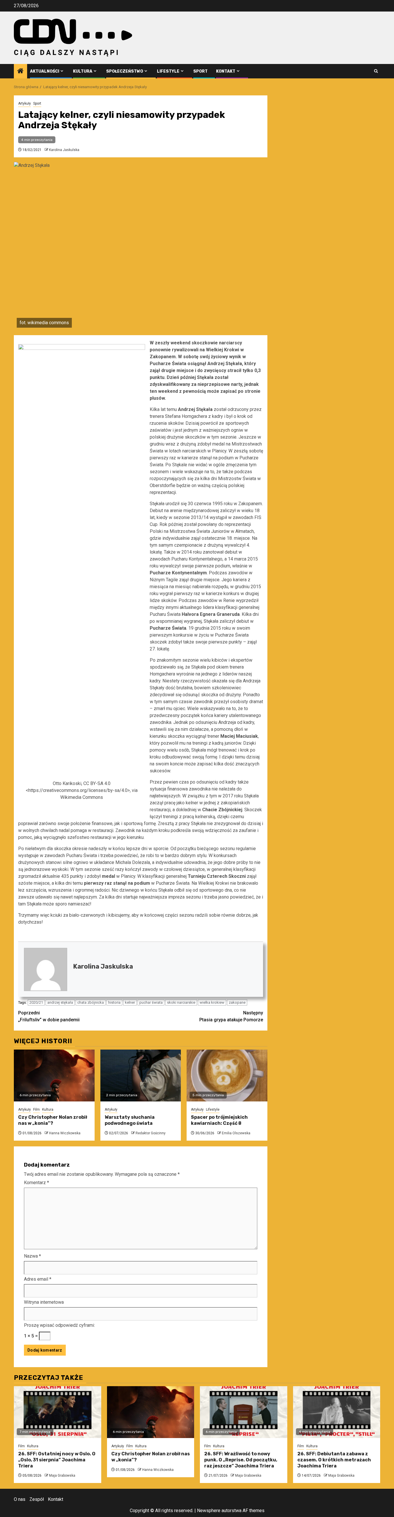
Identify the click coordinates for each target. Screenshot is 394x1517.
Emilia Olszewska (236, 1133)
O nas (19, 1499)
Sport (200, 71)
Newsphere (208, 1510)
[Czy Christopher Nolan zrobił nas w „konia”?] (54, 1075)
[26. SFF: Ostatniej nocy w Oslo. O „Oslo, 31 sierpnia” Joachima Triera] (57, 1412)
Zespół (36, 1499)
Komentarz (36, 1182)
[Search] (376, 71)
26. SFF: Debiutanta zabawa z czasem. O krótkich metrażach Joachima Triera (334, 1460)
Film (36, 1109)
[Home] (20, 71)
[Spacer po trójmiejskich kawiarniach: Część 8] (227, 1075)
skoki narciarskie (181, 1002)
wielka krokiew (212, 1002)
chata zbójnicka (90, 1002)
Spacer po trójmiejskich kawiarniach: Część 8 (219, 1120)
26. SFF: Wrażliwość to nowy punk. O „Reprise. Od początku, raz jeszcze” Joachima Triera (240, 1460)
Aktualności (44, 71)
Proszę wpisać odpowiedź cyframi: (59, 1325)
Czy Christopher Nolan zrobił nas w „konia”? (52, 1120)
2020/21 (36, 1002)
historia (114, 1002)
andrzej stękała (60, 1002)
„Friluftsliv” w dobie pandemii (49, 1016)
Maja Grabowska (62, 1475)
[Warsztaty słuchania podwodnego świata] (140, 1075)
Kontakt (225, 71)
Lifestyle (168, 71)
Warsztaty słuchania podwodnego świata (130, 1120)
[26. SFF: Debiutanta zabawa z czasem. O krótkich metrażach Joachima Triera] (336, 1412)
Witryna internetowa (44, 1302)
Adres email (37, 1279)
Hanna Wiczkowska (64, 1133)
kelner (130, 1002)
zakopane (237, 1002)
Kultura (82, 71)
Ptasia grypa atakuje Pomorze (231, 1016)
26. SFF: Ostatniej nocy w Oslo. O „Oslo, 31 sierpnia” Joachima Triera (56, 1460)
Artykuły (24, 103)
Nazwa (32, 1256)
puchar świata (151, 1002)
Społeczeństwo (124, 71)
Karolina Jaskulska (64, 150)
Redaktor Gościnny (151, 1133)
